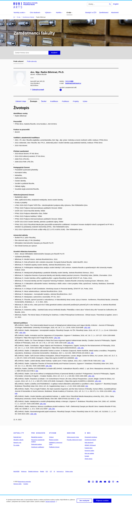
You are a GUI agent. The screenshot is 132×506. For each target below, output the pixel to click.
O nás (88, 433)
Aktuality (18, 433)
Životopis (33, 101)
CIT (51, 471)
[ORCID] (61, 90)
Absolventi (115, 12)
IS (54, 471)
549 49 (69, 81)
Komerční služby (89, 450)
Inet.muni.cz (60, 471)
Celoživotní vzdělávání (37, 447)
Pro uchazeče (38, 433)
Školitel (43, 101)
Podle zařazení (18, 61)
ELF (47, 471)
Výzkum (52, 433)
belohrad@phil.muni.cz (73, 83)
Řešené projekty (53, 439)
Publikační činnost (54, 447)
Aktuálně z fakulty (18, 439)
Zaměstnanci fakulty (90, 439)
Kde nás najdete (89, 453)
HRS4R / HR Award (90, 445)
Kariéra (71, 433)
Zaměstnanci (103, 12)
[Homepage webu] (25, 5)
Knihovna (23, 471)
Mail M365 (16, 471)
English (116, 4)
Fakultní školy (88, 448)
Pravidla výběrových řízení (74, 439)
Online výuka (69, 471)
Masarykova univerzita (24, 481)
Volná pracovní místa (73, 437)
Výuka (85, 101)
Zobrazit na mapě (38, 89)
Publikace (65, 101)
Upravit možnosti (50, 501)
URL (85, 327)
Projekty (76, 101)
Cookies (25, 484)
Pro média (16, 445)
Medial (42, 471)
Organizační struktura (91, 437)
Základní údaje (20, 101)
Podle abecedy (32, 61)
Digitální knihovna (33, 471)
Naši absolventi (89, 442)
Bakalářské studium (36, 437)
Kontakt (87, 456)
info (89, 327)
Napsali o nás (17, 442)
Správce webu (17, 484)
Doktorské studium (36, 444)
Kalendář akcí (17, 437)
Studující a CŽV (90, 12)
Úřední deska (88, 458)
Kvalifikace (54, 101)
